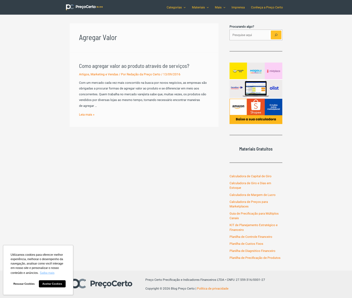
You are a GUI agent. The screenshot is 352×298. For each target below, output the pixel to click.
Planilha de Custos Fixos (246, 243)
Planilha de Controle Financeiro (251, 237)
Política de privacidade (212, 288)
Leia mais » (86, 114)
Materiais (198, 7)
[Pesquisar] (276, 35)
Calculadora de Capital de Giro (251, 176)
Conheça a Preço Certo (267, 7)
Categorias (174, 7)
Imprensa (238, 7)
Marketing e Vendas (104, 74)
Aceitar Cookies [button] (52, 283)
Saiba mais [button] (47, 272)
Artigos (84, 74)
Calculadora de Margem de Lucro (253, 195)
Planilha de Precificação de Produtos (255, 258)
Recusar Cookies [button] (24, 283)
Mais (218, 7)
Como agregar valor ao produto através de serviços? (134, 65)
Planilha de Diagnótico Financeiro (252, 251)
